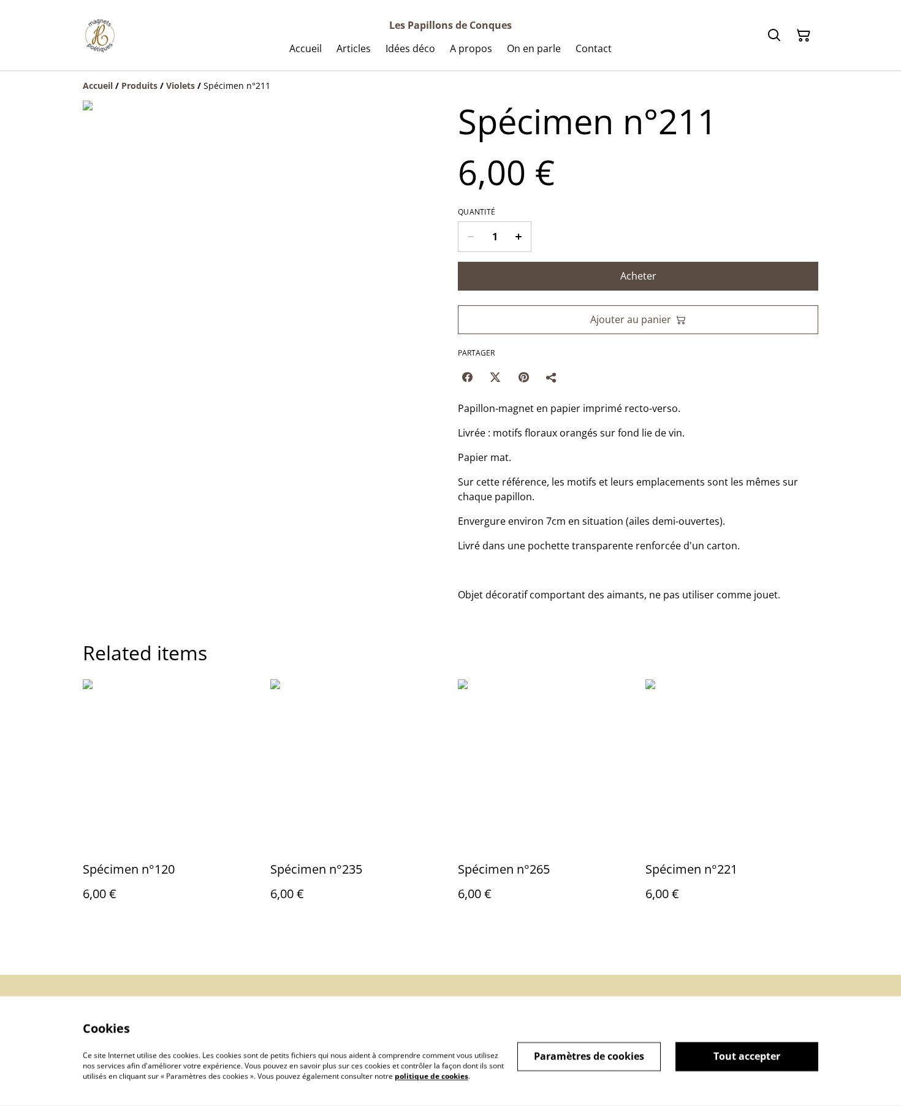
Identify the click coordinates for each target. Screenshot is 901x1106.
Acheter (638, 276)
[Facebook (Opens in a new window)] (467, 377)
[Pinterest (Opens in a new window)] (523, 377)
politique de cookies (431, 1075)
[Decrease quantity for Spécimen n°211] (470, 236)
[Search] (774, 35)
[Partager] (551, 377)
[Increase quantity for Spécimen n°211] (518, 236)
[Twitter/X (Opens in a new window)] (495, 377)
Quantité (476, 212)
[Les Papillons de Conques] (100, 35)
